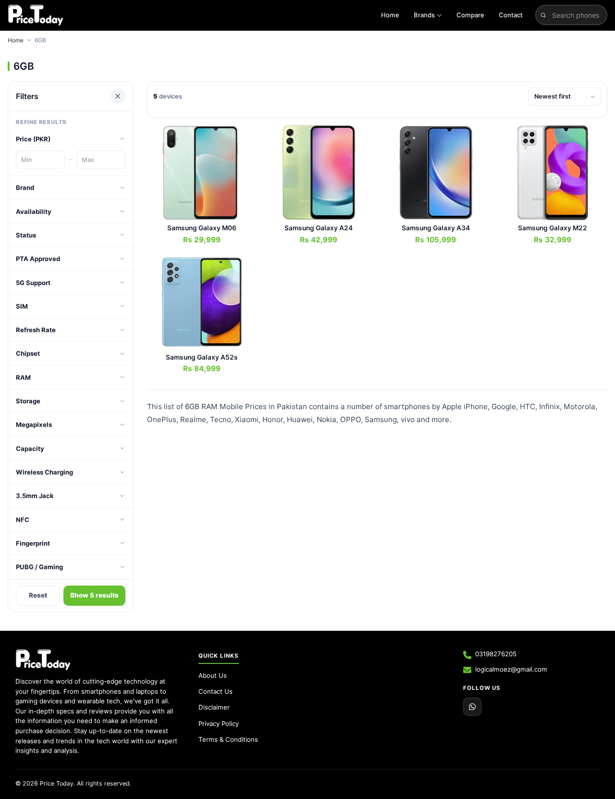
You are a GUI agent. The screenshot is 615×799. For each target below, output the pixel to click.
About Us (212, 675)
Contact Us (215, 691)
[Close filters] (117, 96)
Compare (470, 15)
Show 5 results (94, 595)
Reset (38, 595)
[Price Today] (43, 660)
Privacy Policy (218, 723)
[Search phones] (543, 15)
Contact (511, 15)
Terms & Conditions (228, 739)
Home (390, 15)
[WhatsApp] (472, 707)
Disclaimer (214, 707)
